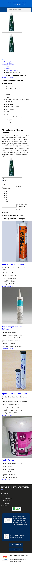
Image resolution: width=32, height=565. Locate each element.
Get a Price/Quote (7, 77)
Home (7, 66)
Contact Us (6, 503)
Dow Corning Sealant (12, 70)
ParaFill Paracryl (8, 460)
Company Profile (7, 498)
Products (8, 68)
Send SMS (17, 549)
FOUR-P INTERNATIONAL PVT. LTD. (17, 3)
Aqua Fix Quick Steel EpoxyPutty (14, 393)
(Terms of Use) (18, 557)
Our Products (6, 501)
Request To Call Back (8, 64)
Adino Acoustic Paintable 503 (13, 264)
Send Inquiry (8, 62)
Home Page (6, 496)
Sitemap (5, 505)
